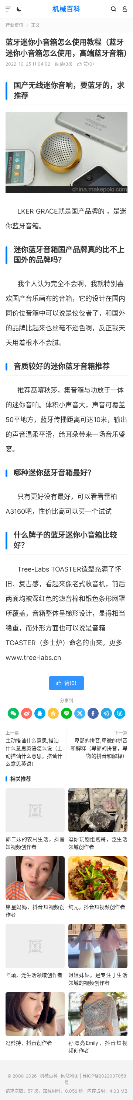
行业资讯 (14, 25)
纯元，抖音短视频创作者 (96, 907)
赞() (85, 64)
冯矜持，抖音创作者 (29, 1043)
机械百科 (66, 9)
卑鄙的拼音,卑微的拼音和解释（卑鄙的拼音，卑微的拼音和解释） (99, 748)
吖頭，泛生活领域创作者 (34, 975)
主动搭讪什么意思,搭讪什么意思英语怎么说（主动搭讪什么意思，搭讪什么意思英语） (34, 752)
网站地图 (70, 1076)
